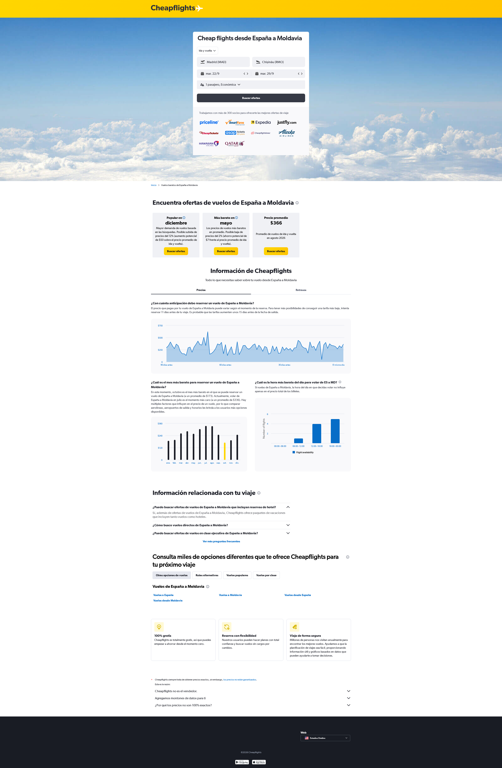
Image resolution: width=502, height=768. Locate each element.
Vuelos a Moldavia (230, 595)
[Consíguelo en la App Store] (259, 762)
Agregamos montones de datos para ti (180, 698)
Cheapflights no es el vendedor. (176, 691)
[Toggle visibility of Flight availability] (303, 452)
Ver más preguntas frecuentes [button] (221, 541)
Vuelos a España (163, 595)
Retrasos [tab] (301, 290)
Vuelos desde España (298, 595)
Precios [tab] (201, 290)
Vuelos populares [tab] (237, 575)
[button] (221, 74)
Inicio (153, 185)
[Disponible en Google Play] (242, 762)
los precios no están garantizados (239, 679)
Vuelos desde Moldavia (168, 600)
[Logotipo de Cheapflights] (173, 8)
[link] (176, 251)
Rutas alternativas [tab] (207, 575)
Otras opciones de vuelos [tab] (171, 575)
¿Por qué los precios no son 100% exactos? (183, 705)
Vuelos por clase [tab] (266, 575)
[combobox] (207, 50)
